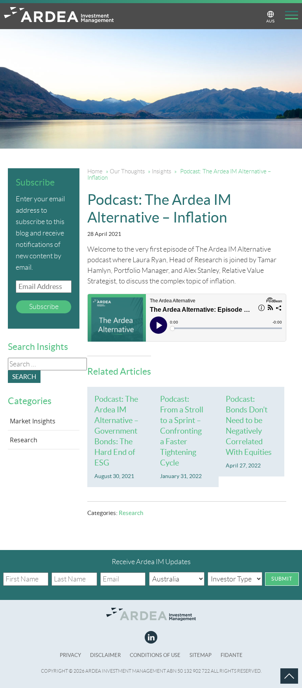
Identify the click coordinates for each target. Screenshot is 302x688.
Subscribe (44, 307)
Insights (161, 171)
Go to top (280, 668)
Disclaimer (105, 655)
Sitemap (201, 655)
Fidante (232, 655)
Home (95, 171)
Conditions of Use (155, 655)
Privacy (70, 655)
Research (131, 513)
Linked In (151, 637)
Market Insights (32, 421)
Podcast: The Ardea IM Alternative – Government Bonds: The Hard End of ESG (116, 431)
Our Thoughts (127, 171)
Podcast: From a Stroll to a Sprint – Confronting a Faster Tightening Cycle (181, 431)
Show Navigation (288, 16)
